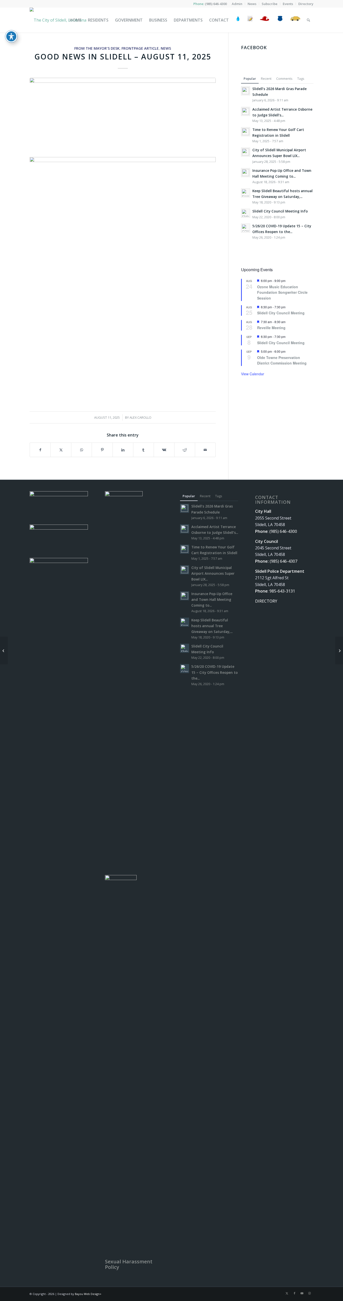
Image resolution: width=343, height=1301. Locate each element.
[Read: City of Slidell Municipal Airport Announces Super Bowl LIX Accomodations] (245, 152)
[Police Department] (279, 20)
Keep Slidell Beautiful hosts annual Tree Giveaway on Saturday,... (212, 626)
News (166, 48)
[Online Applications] (250, 20)
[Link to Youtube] (302, 1293)
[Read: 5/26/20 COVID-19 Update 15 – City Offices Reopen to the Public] (245, 228)
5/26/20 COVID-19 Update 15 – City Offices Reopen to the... (214, 672)
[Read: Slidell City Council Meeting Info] (245, 213)
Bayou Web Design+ (88, 1294)
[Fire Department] (264, 20)
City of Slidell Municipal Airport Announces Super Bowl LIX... (213, 573)
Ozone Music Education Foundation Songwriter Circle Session (282, 292)
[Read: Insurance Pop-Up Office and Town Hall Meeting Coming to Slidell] (245, 172)
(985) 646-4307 (283, 561)
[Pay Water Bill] (238, 20)
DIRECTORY (266, 601)
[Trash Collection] (295, 20)
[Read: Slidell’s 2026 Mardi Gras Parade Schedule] (245, 90)
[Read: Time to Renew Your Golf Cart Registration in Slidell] (245, 131)
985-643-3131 (282, 591)
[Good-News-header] (123, 113)
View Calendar (252, 373)
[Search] (308, 20)
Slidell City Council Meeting (281, 312)
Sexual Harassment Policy (128, 1264)
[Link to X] (287, 1293)
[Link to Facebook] (294, 1293)
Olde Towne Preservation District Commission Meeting (282, 360)
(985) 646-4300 (216, 4)
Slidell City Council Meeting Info (280, 211)
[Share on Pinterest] (102, 450)
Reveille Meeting (271, 327)
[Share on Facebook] (40, 450)
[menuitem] (237, 4)
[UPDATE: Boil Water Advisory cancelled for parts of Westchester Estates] (4, 650)
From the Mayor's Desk (97, 48)
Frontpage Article (140, 48)
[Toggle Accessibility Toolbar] (11, 36)
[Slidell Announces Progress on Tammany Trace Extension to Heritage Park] (339, 650)
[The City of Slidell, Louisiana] (58, 20)
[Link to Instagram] (309, 1293)
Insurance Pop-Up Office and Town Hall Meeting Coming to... (211, 599)
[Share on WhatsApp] (81, 450)
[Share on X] (61, 450)
